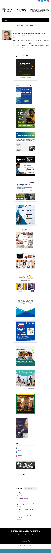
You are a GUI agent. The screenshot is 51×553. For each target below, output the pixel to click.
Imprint (15, 535)
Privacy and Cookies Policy (31, 535)
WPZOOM (28, 541)
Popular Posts (19, 488)
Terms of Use (21, 535)
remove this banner (42, 550)
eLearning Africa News (25, 531)
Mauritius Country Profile (22, 498)
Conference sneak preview (19, 31)
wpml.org (16, 550)
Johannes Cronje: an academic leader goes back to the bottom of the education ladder (29, 34)
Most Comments (28, 488)
